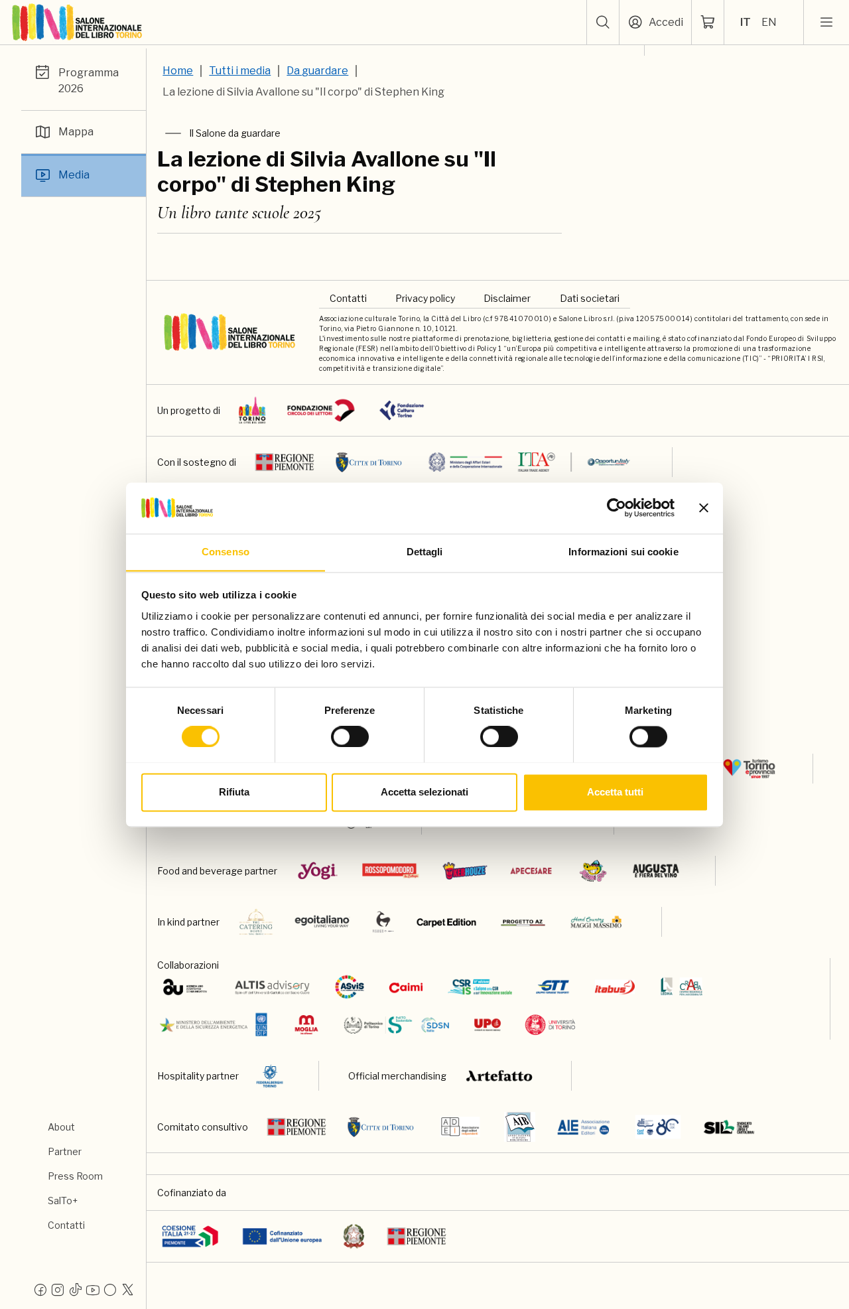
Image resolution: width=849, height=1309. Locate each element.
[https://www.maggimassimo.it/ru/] (595, 922)
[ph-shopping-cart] (708, 22)
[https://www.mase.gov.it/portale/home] (216, 1025)
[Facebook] (40, 1289)
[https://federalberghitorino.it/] (270, 1076)
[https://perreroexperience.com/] (383, 922)
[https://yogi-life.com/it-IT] (317, 871)
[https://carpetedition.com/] (448, 922)
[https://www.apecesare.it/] (531, 871)
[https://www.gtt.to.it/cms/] (552, 987)
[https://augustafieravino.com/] (656, 871)
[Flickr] (110, 1289)
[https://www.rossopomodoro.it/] (390, 871)
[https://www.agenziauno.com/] (184, 987)
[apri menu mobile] (826, 22)
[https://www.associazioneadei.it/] (460, 1127)
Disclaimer (507, 298)
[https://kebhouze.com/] (465, 871)
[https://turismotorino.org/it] (749, 769)
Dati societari (590, 298)
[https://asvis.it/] (349, 987)
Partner (65, 1151)
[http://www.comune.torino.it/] (369, 462)
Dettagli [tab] (425, 551)
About (61, 1127)
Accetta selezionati (424, 791)
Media (74, 175)
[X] (127, 1289)
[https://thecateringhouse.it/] (256, 922)
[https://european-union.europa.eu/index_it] (282, 1236)
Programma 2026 (88, 80)
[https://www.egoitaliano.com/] (323, 922)
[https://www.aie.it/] (583, 1127)
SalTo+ (63, 1200)
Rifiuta (234, 791)
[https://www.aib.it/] (519, 1127)
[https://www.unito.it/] (550, 1025)
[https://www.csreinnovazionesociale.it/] (479, 987)
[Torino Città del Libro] (252, 410)
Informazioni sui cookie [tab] (623, 551)
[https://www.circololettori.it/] (321, 410)
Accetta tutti (615, 791)
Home (178, 70)
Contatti (66, 1225)
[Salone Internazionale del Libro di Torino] (77, 22)
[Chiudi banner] (703, 507)
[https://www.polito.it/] (395, 1025)
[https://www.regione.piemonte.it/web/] (284, 462)
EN (769, 22)
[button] (603, 22)
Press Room (75, 1176)
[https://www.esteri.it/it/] (530, 462)
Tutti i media (240, 70)
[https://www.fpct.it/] (401, 410)
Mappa (76, 131)
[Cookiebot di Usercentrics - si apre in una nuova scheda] (616, 507)
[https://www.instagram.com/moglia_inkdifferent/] (306, 1025)
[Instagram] (57, 1289)
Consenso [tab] (225, 551)
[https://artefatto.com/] (499, 1076)
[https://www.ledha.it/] (681, 987)
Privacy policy (425, 298)
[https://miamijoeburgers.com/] (593, 871)
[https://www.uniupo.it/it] (487, 1025)
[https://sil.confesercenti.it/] (729, 1127)
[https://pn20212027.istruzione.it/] (190, 1236)
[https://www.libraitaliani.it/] (658, 1127)
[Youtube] (92, 1289)
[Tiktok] (75, 1289)
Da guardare (317, 70)
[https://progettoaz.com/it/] (523, 922)
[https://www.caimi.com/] (405, 987)
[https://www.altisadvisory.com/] (272, 987)
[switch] (350, 736)
